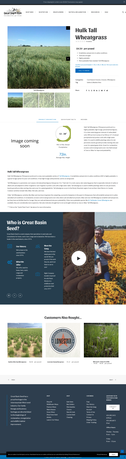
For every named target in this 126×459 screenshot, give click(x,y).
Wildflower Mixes (52, 404)
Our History (90, 404)
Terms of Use (90, 412)
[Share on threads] (91, 90)
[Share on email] (107, 90)
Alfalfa (49, 417)
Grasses (104, 80)
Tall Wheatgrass (104, 61)
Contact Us (90, 414)
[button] (123, 12)
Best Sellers (70, 404)
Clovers (69, 409)
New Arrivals (71, 412)
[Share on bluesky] (102, 90)
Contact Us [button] (113, 407)
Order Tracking (91, 422)
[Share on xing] (104, 90)
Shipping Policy (91, 420)
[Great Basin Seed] (12, 12)
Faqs (88, 402)
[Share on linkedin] (97, 90)
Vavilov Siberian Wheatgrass (24, 362)
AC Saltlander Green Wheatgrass (99, 200)
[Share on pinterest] (94, 90)
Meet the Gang (91, 407)
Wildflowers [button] (58, 12)
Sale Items (70, 402)
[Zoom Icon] (68, 28)
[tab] (68, 120)
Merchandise (71, 407)
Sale (106, 12)
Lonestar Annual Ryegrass (63, 362)
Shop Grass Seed (52, 414)
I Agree (113, 454)
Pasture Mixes (51, 407)
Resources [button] (95, 12)
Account (89, 409)
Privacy (88, 417)
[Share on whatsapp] (99, 90)
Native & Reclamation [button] (77, 12)
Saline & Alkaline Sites (94, 82)
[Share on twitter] (89, 90)
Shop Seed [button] (29, 12)
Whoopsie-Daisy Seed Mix (102, 362)
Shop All (49, 402)
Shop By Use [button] (43, 12)
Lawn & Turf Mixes (53, 420)
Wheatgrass (111, 80)
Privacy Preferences (102, 454)
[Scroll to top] (122, 451)
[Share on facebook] (86, 90)
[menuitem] (30, 12)
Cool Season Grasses (94, 80)
